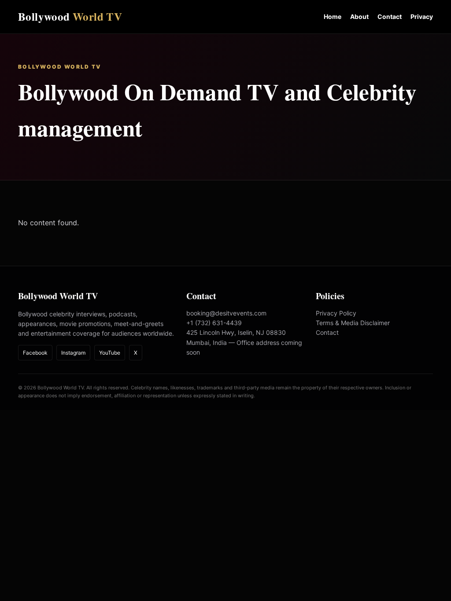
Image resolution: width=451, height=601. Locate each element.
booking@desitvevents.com (226, 313)
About (359, 16)
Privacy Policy (336, 313)
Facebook (35, 352)
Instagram (73, 352)
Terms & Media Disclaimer (353, 322)
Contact (389, 16)
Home (332, 16)
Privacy (421, 16)
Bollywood (70, 16)
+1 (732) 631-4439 (214, 322)
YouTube (109, 352)
